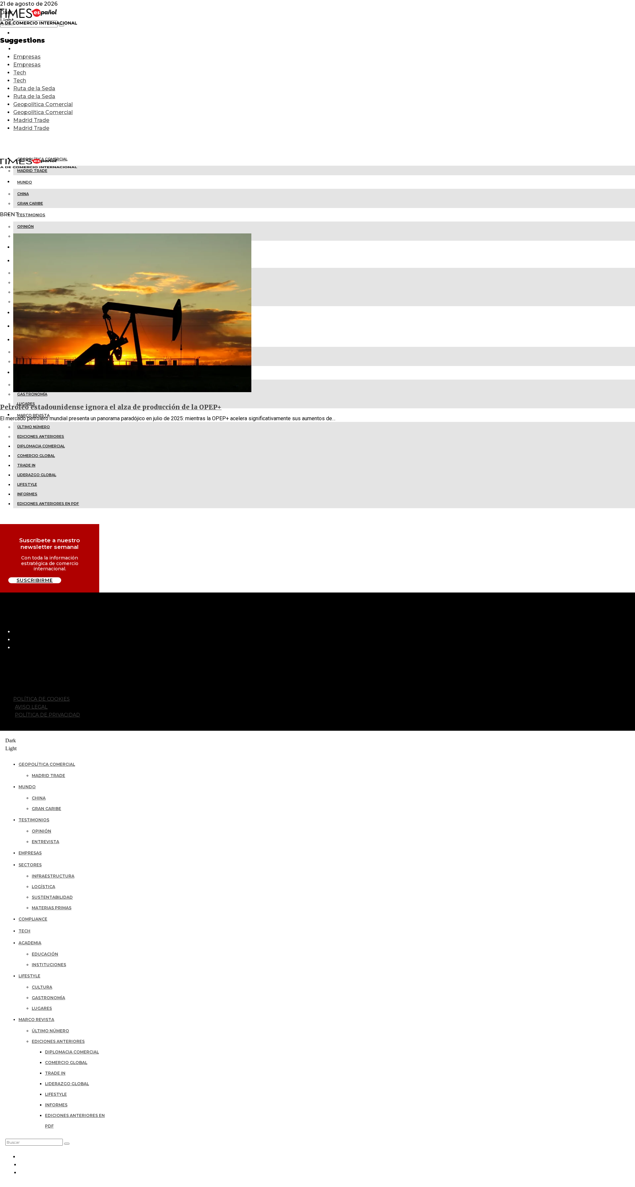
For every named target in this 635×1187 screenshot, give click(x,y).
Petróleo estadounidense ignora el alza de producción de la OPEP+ (111, 407)
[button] (66, 1144)
